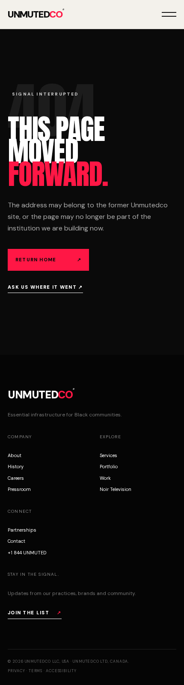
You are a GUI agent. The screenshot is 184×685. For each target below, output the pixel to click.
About (14, 455)
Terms (35, 670)
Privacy (16, 670)
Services (108, 455)
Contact (16, 541)
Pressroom (19, 489)
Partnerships (22, 530)
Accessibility (61, 670)
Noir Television (115, 489)
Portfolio (109, 467)
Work (105, 478)
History (16, 467)
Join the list (35, 613)
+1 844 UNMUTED (27, 553)
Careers (16, 478)
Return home (48, 260)
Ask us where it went (45, 287)
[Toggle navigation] (169, 14)
